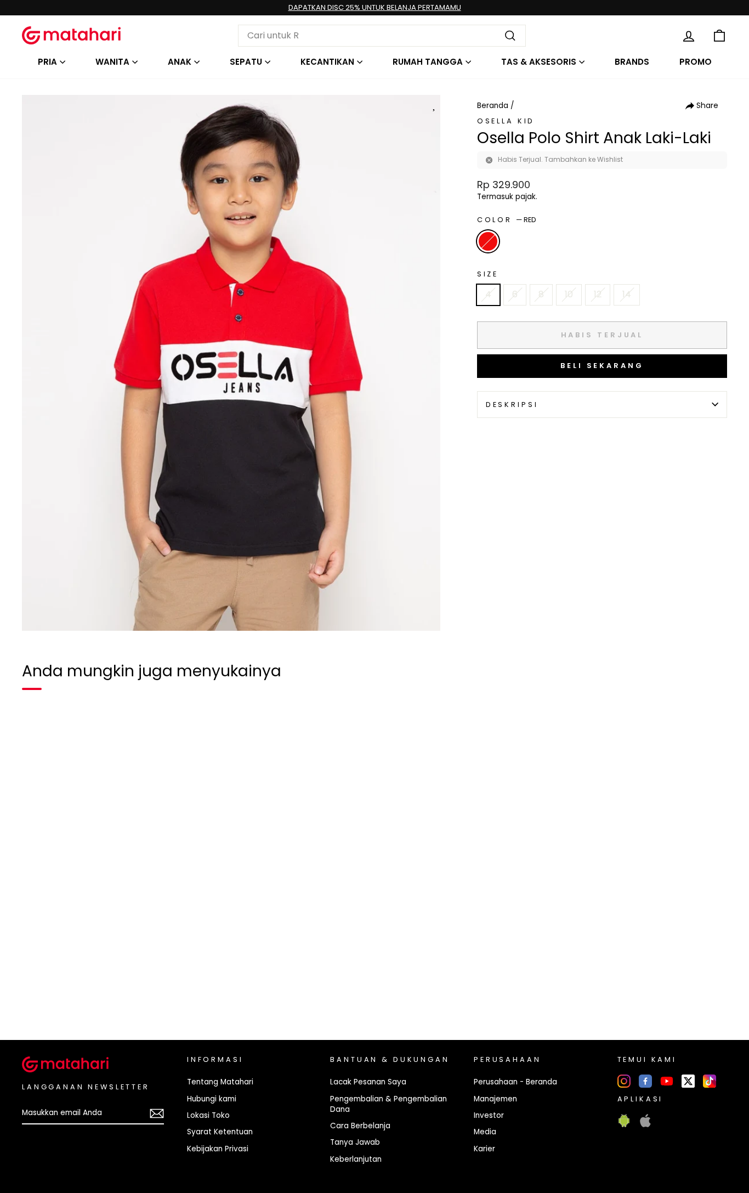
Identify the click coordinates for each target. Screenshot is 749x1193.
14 (626, 294)
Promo (695, 61)
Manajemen (495, 1099)
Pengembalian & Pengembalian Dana (388, 1104)
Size (487, 274)
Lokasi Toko (208, 1115)
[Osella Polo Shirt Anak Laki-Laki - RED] (37, 994)
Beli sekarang (602, 365)
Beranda (492, 105)
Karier (484, 1149)
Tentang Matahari (220, 1082)
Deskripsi (512, 404)
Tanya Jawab (355, 1142)
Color (506, 219)
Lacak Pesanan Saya (368, 1082)
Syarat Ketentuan (220, 1132)
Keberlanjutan (356, 1159)
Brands (632, 61)
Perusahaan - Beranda (515, 1082)
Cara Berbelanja (360, 1126)
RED (488, 241)
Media (485, 1132)
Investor (489, 1115)
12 (598, 294)
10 (569, 294)
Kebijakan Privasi (217, 1149)
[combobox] (382, 36)
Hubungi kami (211, 1099)
